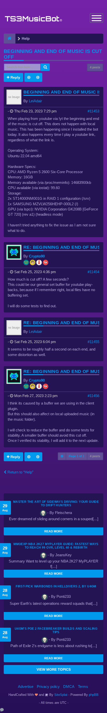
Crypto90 (37, 256)
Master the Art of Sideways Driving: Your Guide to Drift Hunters (56, 503)
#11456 (93, 396)
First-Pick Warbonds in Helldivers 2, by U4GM (56, 586)
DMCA (68, 686)
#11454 (93, 272)
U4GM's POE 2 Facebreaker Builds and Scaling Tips (56, 630)
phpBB (94, 695)
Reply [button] (14, 77)
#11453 (93, 111)
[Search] (45, 67)
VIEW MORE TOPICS (54, 669)
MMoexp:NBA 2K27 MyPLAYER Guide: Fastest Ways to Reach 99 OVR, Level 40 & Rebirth (56, 545)
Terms (83, 686)
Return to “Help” (19, 472)
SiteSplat (60, 695)
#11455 (93, 342)
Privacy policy (48, 686)
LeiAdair (35, 101)
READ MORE (53, 531)
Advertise (25, 686)
